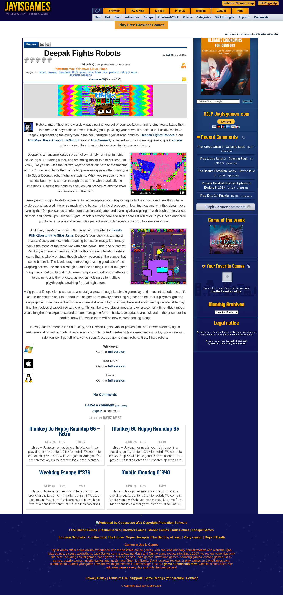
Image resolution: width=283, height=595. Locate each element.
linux (98, 72)
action (42, 72)
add (227, 277)
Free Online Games (83, 530)
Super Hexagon (137, 537)
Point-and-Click (168, 17)
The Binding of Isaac (166, 537)
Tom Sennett (100, 140)
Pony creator (193, 537)
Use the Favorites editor (226, 291)
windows (86, 75)
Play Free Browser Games (141, 25)
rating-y (125, 72)
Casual (221, 10)
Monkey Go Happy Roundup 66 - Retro (64, 431)
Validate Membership (239, 3)
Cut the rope (97, 537)
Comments (261, 17)
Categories (203, 17)
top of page (121, 406)
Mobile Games (158, 530)
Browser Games (134, 530)
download (65, 72)
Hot (107, 17)
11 (60, 486)
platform (114, 72)
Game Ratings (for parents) (164, 578)
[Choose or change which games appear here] (248, 266)
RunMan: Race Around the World (53, 140)
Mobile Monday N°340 (145, 472)
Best (117, 17)
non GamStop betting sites (265, 34)
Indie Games (180, 530)
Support (244, 17)
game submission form (180, 564)
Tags (97, 11)
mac (105, 72)
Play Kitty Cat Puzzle (214, 195)
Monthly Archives (226, 304)
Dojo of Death (215, 537)
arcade (177, 140)
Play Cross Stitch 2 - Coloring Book (221, 147)
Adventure (132, 17)
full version (116, 352)
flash (75, 72)
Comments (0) (97, 79)
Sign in (97, 411)
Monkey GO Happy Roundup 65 (145, 428)
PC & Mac (137, 10)
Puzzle (187, 17)
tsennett (75, 75)
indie (91, 72)
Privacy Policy (95, 578)
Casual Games (110, 530)
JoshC (169, 55)
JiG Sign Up (268, 3)
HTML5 (180, 10)
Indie (240, 10)
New (98, 17)
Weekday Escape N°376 (64, 472)
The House (116, 537)
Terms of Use (118, 578)
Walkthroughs (224, 17)
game (83, 72)
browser (52, 72)
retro (134, 72)
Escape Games (203, 530)
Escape (148, 17)
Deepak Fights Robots (157, 135)
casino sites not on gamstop (238, 34)
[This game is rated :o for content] (184, 80)
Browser (114, 10)
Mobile (159, 10)
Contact (192, 578)
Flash (103, 68)
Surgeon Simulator (72, 537)
